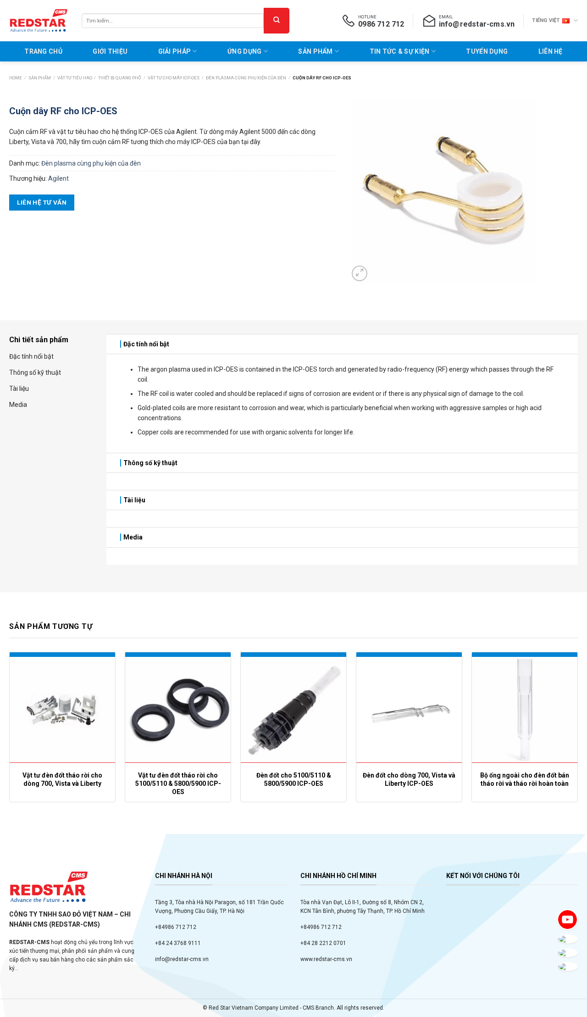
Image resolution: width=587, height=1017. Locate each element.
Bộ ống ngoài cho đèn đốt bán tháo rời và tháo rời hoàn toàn (524, 779)
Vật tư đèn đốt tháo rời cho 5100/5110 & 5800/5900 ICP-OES (178, 783)
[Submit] (276, 20)
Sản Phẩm (315, 51)
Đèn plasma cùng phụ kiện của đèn (246, 77)
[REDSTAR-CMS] (38, 21)
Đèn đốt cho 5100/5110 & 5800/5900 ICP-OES (293, 779)
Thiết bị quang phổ (119, 77)
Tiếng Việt (545, 20)
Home (15, 77)
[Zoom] (359, 273)
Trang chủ (43, 51)
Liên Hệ (550, 51)
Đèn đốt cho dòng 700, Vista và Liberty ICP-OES (409, 779)
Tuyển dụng (487, 51)
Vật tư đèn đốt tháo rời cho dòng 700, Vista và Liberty (62, 779)
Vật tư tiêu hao (74, 77)
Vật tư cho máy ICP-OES (173, 77)
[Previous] (10, 745)
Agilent (58, 178)
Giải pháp (174, 51)
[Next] (577, 745)
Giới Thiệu (110, 51)
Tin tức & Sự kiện (400, 51)
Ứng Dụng (244, 51)
